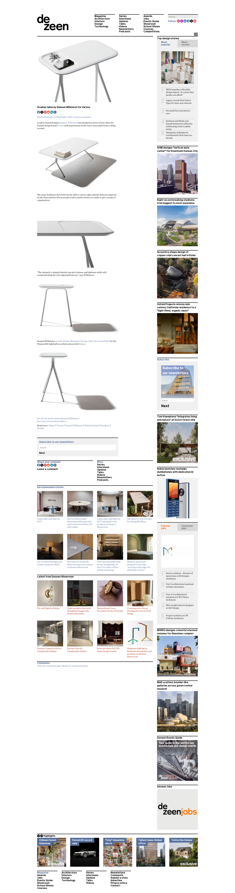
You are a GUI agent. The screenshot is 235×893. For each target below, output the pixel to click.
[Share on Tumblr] (55, 112)
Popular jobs (165, 527)
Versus (60, 125)
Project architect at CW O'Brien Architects (177, 617)
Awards (147, 16)
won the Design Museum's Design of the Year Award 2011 (82, 341)
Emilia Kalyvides (45, 117)
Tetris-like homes (181, 840)
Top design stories (168, 38)
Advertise (116, 880)
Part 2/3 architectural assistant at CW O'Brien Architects (177, 597)
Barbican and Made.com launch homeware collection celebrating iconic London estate (179, 125)
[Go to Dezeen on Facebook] (188, 21)
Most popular (165, 43)
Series (123, 16)
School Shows (151, 26)
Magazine (100, 16)
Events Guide (151, 21)
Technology (101, 26)
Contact (115, 885)
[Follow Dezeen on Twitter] (191, 21)
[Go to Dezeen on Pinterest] (178, 21)
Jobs (146, 18)
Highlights (49, 836)
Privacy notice (119, 883)
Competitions (151, 31)
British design (91, 425)
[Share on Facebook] (38, 112)
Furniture (104, 425)
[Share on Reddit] (48, 112)
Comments (117, 875)
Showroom (149, 24)
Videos (123, 26)
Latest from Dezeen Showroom (55, 576)
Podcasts (124, 31)
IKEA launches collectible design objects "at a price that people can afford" (180, 92)
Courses (148, 29)
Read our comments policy (75, 665)
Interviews (125, 18)
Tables (52, 425)
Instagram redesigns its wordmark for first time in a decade (179, 135)
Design (99, 24)
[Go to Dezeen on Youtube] (195, 21)
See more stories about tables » (52, 421)
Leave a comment (82, 117)
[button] (196, 34)
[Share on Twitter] (42, 112)
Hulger (82, 344)
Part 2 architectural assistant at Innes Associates (180, 585)
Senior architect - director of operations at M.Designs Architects (179, 576)
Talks (122, 24)
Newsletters (126, 29)
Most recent (185, 43)
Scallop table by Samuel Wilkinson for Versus (63, 107)
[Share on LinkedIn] (51, 112)
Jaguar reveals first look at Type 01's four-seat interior (179, 101)
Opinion (123, 21)
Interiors (100, 21)
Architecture (102, 18)
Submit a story (119, 878)
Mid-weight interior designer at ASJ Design (180, 606)
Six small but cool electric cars (178, 112)
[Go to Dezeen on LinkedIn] (185, 21)
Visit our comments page (49, 665)
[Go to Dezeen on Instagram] (181, 21)
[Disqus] (95, 702)
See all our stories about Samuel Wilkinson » (58, 418)
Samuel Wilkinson (69, 122)
